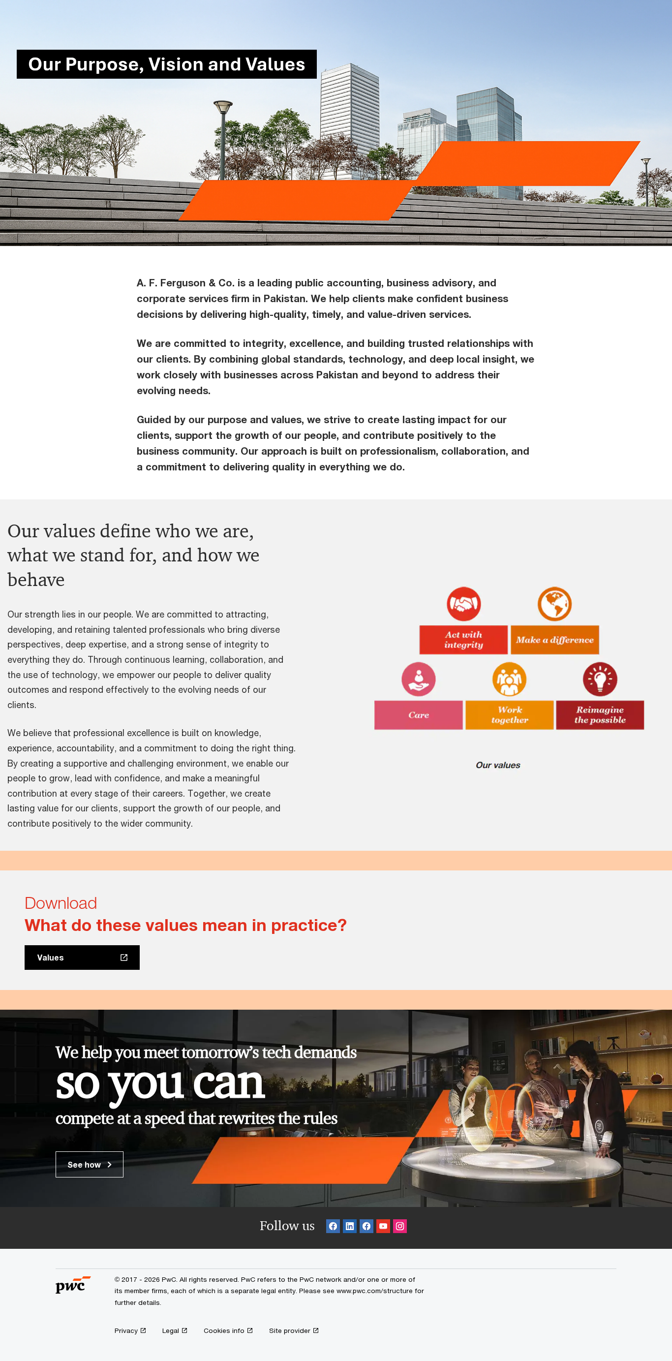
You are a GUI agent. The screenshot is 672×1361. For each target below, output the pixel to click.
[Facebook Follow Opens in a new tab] (333, 1228)
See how (85, 1164)
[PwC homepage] (73, 1289)
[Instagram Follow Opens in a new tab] (400, 1228)
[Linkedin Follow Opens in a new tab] (350, 1228)
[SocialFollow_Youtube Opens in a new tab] (383, 1228)
